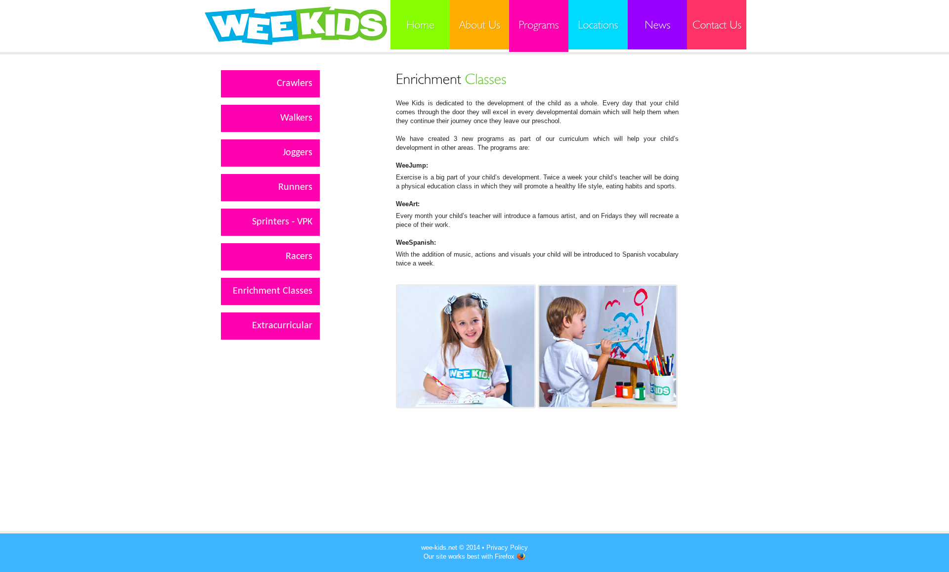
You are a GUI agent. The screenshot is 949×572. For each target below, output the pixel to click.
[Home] (420, 24)
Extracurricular (282, 326)
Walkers (296, 118)
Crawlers (294, 83)
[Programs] (538, 26)
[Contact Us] (716, 24)
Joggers (297, 153)
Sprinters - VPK (282, 222)
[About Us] (479, 24)
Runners (295, 187)
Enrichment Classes (272, 291)
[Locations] (598, 24)
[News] (657, 24)
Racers (299, 257)
